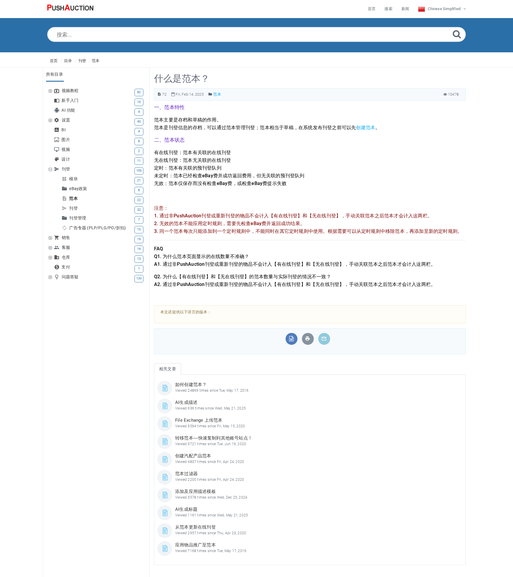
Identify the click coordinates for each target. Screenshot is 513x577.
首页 (54, 61)
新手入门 (70, 100)
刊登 (82, 61)
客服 (67, 247)
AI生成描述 (186, 402)
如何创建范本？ (191, 384)
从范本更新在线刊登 (195, 527)
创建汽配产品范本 (193, 456)
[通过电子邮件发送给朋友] (324, 339)
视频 (66, 149)
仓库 (67, 257)
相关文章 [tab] (167, 368)
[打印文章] (307, 339)
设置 (67, 120)
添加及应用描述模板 (195, 491)
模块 (74, 178)
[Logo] (70, 9)
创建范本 (365, 127)
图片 (66, 139)
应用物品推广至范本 (195, 545)
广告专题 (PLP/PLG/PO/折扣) (98, 227)
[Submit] (457, 34)
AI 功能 (68, 110)
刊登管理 (78, 218)
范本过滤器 (186, 473)
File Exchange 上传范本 (199, 420)
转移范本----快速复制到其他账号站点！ (213, 438)
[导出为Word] (291, 339)
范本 (95, 61)
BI (64, 129)
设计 (66, 159)
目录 (68, 61)
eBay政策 (78, 188)
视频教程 (71, 90)
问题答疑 (71, 276)
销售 (67, 237)
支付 (66, 267)
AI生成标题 (186, 509)
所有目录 (54, 74)
